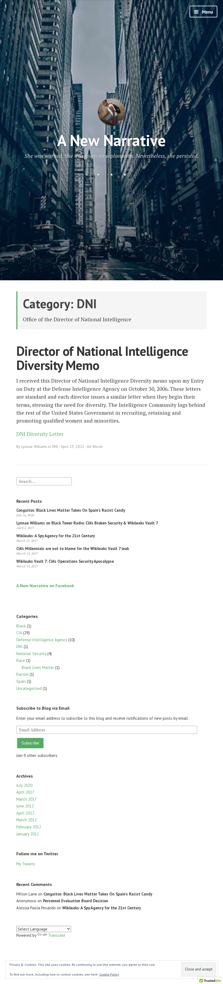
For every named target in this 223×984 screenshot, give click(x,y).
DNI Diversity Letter (40, 433)
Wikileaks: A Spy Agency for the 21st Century (55, 535)
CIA (19, 632)
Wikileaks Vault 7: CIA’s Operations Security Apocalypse (65, 561)
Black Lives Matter (38, 667)
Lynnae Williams (34, 446)
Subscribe (30, 743)
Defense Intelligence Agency (41, 639)
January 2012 (27, 834)
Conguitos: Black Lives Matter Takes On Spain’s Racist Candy (70, 510)
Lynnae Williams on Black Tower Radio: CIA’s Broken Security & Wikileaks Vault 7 (87, 523)
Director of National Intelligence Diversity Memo (102, 358)
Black (21, 625)
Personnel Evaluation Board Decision (75, 900)
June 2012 (25, 806)
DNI (55, 446)
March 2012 (26, 819)
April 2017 (25, 792)
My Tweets (25, 863)
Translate (56, 935)
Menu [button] (207, 12)
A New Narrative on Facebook (45, 585)
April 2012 (25, 813)
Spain (21, 681)
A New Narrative (111, 140)
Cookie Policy (109, 974)
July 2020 (24, 785)
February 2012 (28, 826)
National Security (31, 653)
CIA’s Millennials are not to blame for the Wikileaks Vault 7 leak (72, 548)
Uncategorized (29, 688)
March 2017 (26, 799)
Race (20, 660)
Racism (22, 674)
